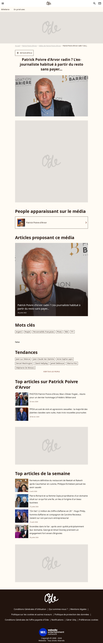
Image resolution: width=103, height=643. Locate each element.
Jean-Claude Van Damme (43, 359)
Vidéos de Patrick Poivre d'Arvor (50, 46)
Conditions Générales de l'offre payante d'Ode (27, 619)
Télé (66, 332)
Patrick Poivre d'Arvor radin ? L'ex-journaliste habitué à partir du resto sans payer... (49, 306)
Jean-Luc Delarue (23, 359)
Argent (19, 332)
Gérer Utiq (71, 619)
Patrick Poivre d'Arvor (29, 46)
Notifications (57, 619)
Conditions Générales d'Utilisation (30, 609)
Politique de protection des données (72, 614)
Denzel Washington (24, 363)
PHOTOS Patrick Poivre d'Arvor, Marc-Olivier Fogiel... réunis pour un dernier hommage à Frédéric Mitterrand (57, 396)
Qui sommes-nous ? (58, 609)
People (27, 332)
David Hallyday (41, 363)
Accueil (17, 46)
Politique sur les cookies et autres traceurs (31, 614)
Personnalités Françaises (43, 332)
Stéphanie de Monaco (25, 368)
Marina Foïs (72, 363)
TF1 (72, 332)
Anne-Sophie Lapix (65, 359)
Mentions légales (78, 609)
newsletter (99, 3)
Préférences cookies (88, 619)
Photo (59, 332)
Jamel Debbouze (57, 363)
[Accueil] (49, 3)
